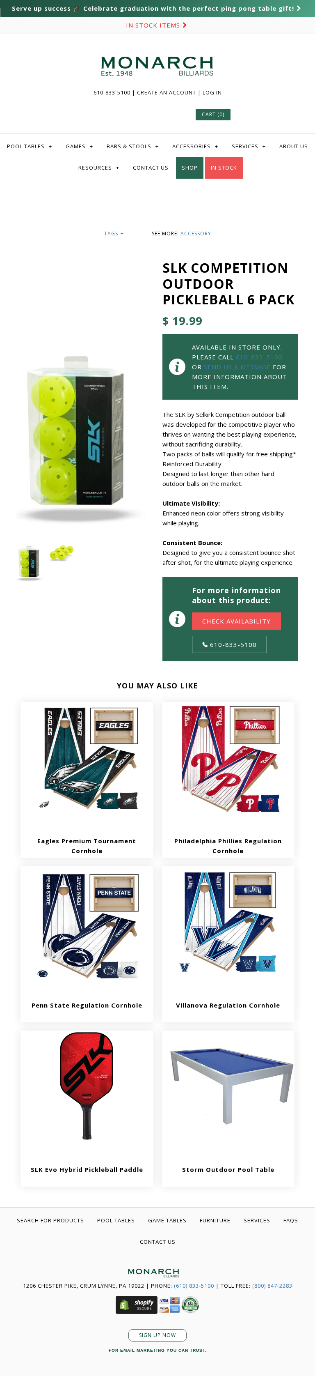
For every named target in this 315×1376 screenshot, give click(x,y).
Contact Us (151, 167)
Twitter (114, 114)
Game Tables (167, 1220)
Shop (190, 167)
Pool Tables (29, 146)
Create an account (166, 92)
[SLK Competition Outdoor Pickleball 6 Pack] (84, 343)
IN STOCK (224, 167)
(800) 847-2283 (272, 1285)
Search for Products (50, 1220)
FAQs (290, 1220)
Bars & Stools (133, 146)
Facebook (94, 114)
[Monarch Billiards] (157, 46)
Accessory (195, 233)
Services (249, 146)
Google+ (153, 114)
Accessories (195, 146)
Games (79, 146)
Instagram (173, 114)
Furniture (215, 1220)
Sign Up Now (157, 1335)
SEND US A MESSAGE (237, 367)
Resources (98, 167)
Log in (212, 92)
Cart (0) (213, 114)
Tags (114, 233)
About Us (293, 146)
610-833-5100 (113, 92)
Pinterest (133, 114)
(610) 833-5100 (194, 1285)
